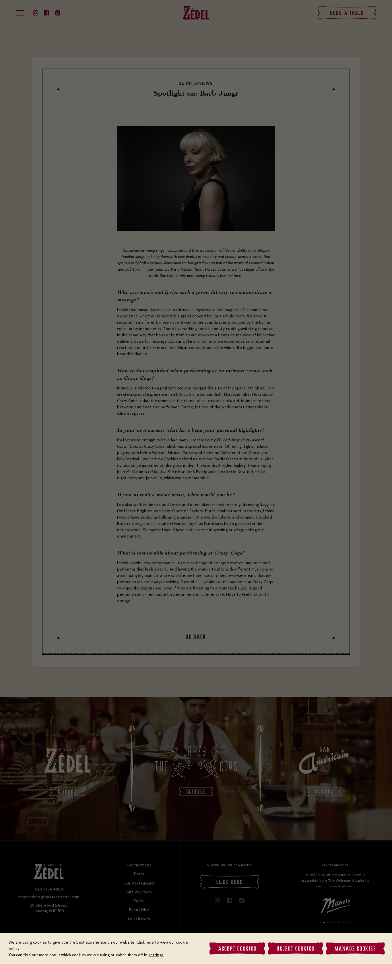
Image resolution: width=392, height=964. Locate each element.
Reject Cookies (296, 948)
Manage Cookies (355, 948)
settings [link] (156, 955)
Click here (145, 942)
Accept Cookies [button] (237, 948)
